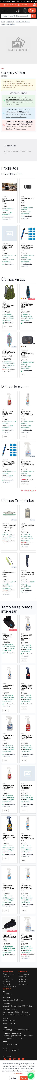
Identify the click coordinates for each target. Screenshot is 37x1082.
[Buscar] (33, 16)
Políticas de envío (9, 987)
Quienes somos (8, 974)
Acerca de (7, 984)
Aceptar (23, 1078)
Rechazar (14, 1078)
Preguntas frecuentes (10, 1044)
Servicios (6, 982)
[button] (18, 101)
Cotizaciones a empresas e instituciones (23, 976)
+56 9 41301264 (11, 5)
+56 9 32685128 (25, 5)
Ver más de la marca (28, 490)
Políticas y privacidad (10, 1050)
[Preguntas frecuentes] (34, 4)
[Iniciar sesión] (25, 10)
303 (2, 68)
